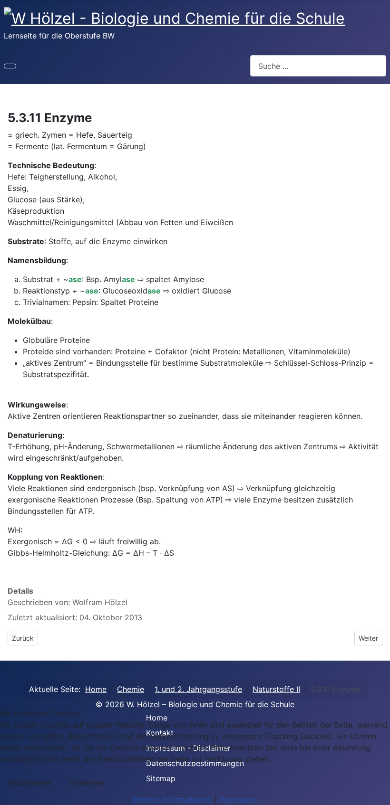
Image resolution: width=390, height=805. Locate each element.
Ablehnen (86, 782)
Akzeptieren (29, 782)
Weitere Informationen (172, 799)
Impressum (238, 799)
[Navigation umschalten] (10, 66)
